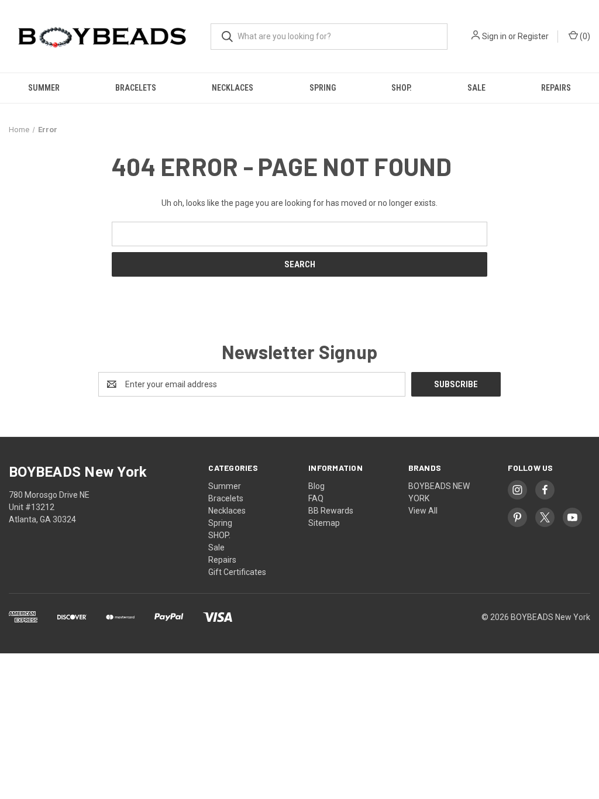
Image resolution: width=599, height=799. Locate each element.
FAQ (315, 498)
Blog (316, 486)
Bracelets (135, 87)
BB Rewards (330, 510)
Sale (476, 87)
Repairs (556, 87)
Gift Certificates (237, 572)
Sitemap (324, 523)
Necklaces (232, 87)
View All (423, 510)
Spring (322, 87)
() (584, 36)
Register (533, 36)
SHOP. (401, 87)
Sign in (494, 36)
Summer (44, 87)
